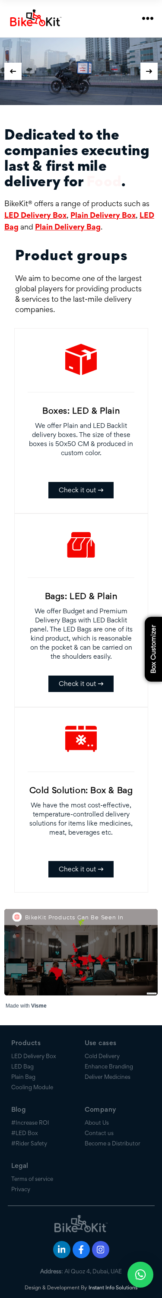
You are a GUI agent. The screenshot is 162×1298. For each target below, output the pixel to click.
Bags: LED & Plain (81, 596)
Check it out (77, 490)
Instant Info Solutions (113, 1287)
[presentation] (13, 71)
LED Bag (22, 1066)
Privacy (20, 1189)
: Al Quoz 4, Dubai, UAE (81, 1271)
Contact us (99, 1132)
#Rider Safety (29, 1143)
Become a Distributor (112, 1143)
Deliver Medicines (107, 1076)
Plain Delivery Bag (68, 226)
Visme (39, 1006)
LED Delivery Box (35, 215)
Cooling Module (32, 1087)
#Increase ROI (30, 1122)
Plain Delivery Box (103, 215)
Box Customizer (153, 649)
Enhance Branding (109, 1066)
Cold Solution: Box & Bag (81, 790)
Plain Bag (23, 1076)
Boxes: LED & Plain (81, 410)
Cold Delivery (102, 1055)
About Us (97, 1122)
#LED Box (24, 1132)
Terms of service (32, 1178)
